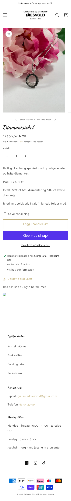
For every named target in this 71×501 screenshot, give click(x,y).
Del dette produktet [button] (20, 279)
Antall (6, 148)
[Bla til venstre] (16, 119)
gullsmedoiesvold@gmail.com (37, 396)
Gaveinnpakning (18, 214)
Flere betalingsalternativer (35, 245)
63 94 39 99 (27, 404)
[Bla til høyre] (55, 119)
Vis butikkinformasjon (20, 270)
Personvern (15, 373)
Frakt (21, 141)
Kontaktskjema (17, 346)
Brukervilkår (15, 355)
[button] (5, 15)
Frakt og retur (16, 364)
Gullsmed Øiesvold (31, 494)
